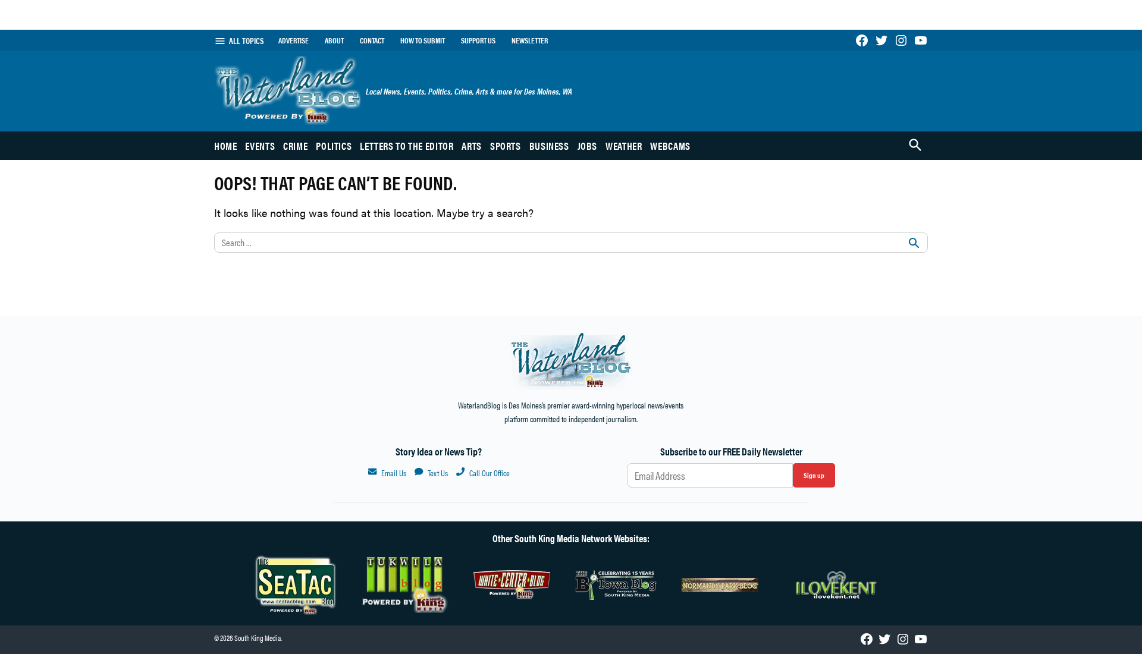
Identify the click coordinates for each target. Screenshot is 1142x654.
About (334, 40)
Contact (372, 40)
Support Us (478, 40)
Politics (334, 146)
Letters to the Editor (406, 146)
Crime (295, 146)
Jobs (588, 146)
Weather (623, 146)
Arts (472, 146)
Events (260, 146)
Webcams (670, 146)
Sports (505, 146)
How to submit (422, 40)
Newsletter (530, 40)
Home (225, 146)
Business (549, 146)
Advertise (293, 40)
